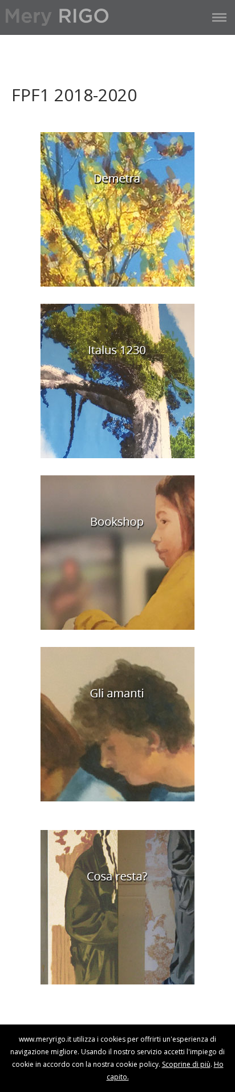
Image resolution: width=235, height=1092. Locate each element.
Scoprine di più (186, 1064)
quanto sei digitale (3, 1030)
